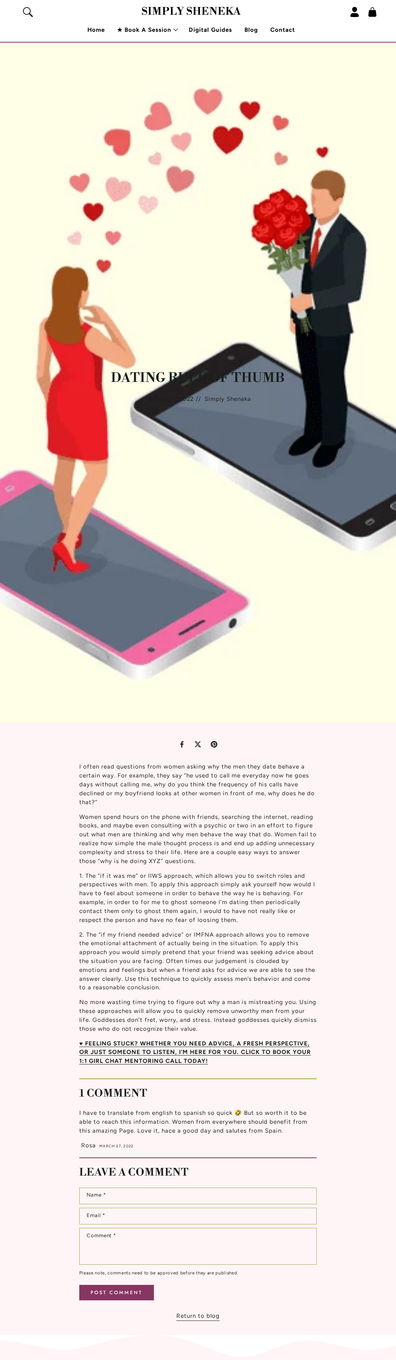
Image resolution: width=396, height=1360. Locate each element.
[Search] (28, 12)
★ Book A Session (144, 29)
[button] (147, 30)
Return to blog (198, 1315)
